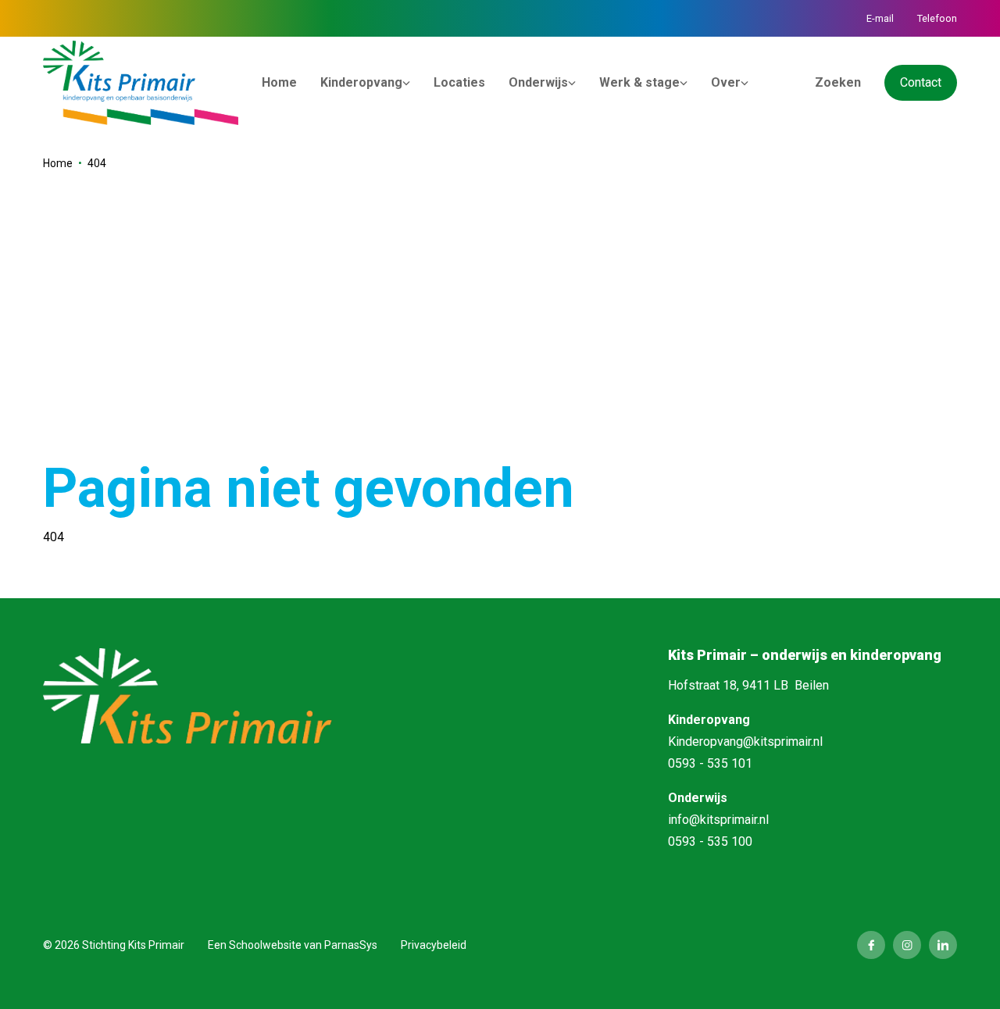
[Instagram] (907, 945)
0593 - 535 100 (710, 841)
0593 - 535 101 (710, 763)
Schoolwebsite (265, 945)
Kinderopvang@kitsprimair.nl (745, 741)
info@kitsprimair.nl (718, 819)
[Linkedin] (943, 945)
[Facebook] (871, 945)
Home (58, 163)
